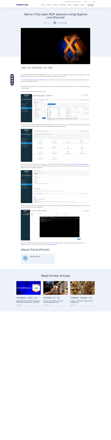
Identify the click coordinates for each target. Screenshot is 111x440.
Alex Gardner (64, 22)
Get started (90, 5)
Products (24, 67)
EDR (29, 67)
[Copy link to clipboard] (12, 76)
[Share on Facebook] (12, 84)
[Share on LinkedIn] (12, 81)
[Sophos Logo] (22, 5)
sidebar (50, 67)
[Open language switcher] (94, 1)
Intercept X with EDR (37, 67)
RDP (45, 67)
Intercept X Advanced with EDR (34, 79)
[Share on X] (12, 78)
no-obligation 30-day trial (51, 244)
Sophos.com (24, 244)
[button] (86, 1)
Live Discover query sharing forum (80, 164)
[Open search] (90, 1)
